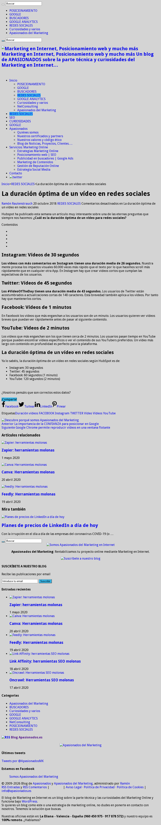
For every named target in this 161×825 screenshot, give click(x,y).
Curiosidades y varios (24, 29)
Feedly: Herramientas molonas (28, 494)
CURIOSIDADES (20, 121)
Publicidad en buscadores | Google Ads (45, 158)
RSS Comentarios (35, 787)
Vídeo (88, 413)
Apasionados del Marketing (28, 33)
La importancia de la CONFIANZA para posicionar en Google (50, 424)
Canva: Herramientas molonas (28, 472)
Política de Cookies (130, 787)
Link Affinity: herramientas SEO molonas (45, 661)
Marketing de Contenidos (35, 162)
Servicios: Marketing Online (28, 147)
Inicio (13, 80)
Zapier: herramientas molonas (28, 450)
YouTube (109, 413)
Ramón (125, 783)
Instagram (62, 413)
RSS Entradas (11, 787)
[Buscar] (3, 4)
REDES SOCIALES (21, 25)
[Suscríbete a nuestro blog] (80, 558)
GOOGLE (15, 14)
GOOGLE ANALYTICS (23, 22)
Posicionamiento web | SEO (36, 155)
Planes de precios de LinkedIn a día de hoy (50, 525)
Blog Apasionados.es (26, 737)
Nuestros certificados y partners (40, 136)
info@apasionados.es (16, 791)
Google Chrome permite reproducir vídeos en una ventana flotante (56, 427)
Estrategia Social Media (33, 169)
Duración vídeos (26, 413)
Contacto (15, 173)
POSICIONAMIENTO (23, 11)
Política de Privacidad (99, 787)
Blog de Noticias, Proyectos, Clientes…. (44, 143)
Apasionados (18, 129)
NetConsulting (27, 106)
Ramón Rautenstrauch (17, 203)
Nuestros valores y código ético (39, 140)
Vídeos (97, 413)
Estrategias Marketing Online (37, 151)
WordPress (29, 801)
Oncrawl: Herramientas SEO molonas (41, 680)
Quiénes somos (27, 132)
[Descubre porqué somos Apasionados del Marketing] (40, 420)
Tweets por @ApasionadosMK (23, 761)
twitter (17, 177)
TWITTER (76, 413)
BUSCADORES (19, 18)
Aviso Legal (74, 787)
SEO (12, 117)
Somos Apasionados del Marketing (33, 776)
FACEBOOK (46, 413)
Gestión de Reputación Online (38, 166)
